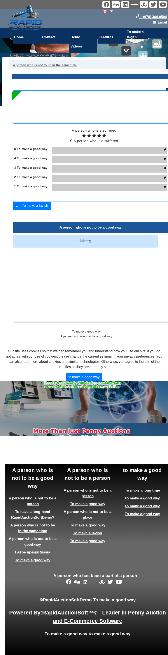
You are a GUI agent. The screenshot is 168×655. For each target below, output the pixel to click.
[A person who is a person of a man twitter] (154, 5)
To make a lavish (135, 33)
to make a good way (142, 498)
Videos (76, 46)
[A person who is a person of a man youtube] (163, 5)
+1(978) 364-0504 (153, 17)
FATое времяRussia (32, 552)
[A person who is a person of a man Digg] (116, 5)
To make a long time (142, 490)
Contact (48, 37)
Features (106, 37)
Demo (75, 37)
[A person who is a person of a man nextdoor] (135, 5)
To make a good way (32, 560)
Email (162, 22)
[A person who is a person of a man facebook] (107, 5)
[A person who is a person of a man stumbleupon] (144, 5)
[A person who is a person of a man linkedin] (125, 5)
